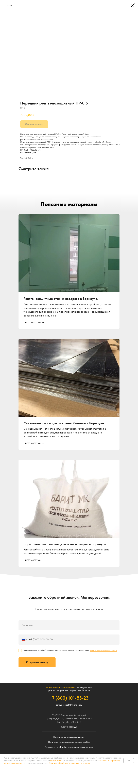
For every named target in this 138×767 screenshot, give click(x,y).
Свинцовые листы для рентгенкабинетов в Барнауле (64, 423)
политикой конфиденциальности (103, 650)
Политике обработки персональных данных (69, 763)
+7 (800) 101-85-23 (69, 698)
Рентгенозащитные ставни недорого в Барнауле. (61, 299)
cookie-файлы (56, 760)
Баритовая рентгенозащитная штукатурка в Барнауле (65, 544)
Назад (9, 5)
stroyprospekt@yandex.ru (69, 704)
